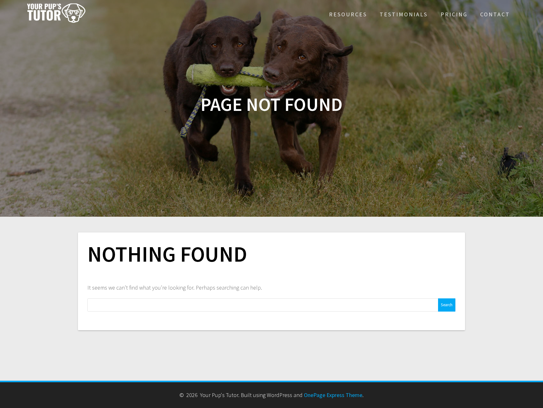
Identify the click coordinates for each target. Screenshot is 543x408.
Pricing (454, 14)
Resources (348, 14)
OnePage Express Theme (333, 395)
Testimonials (404, 14)
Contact (495, 14)
